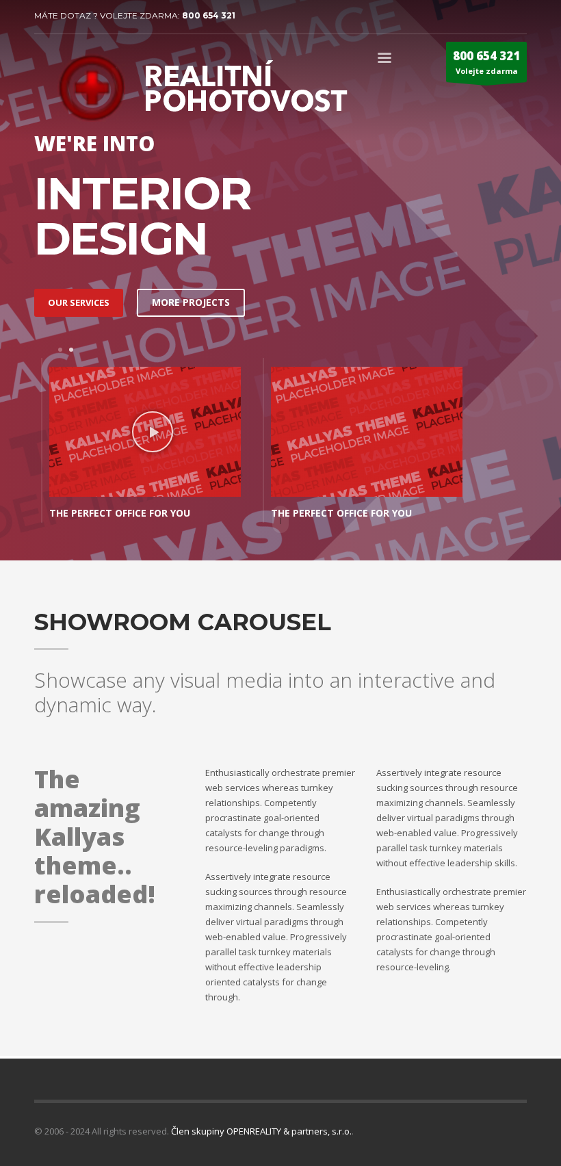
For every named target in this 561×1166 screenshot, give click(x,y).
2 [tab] (71, 349)
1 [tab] (60, 349)
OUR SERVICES (78, 302)
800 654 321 (208, 15)
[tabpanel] (145, 444)
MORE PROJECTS (191, 302)
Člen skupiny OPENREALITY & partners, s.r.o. (261, 1131)
